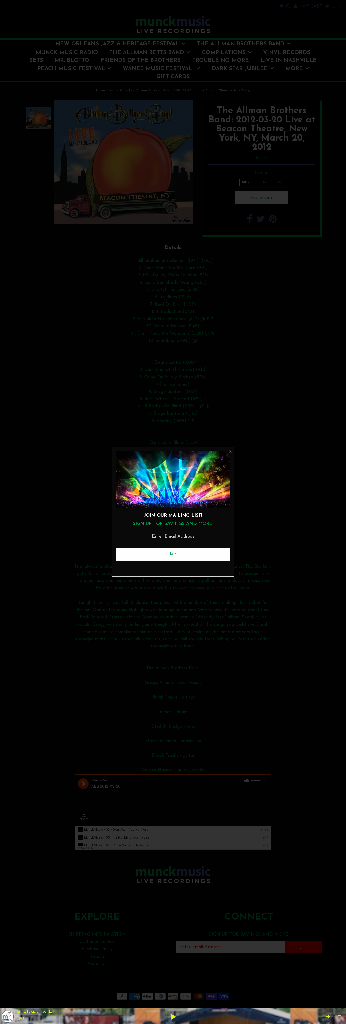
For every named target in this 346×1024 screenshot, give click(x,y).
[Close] (230, 451)
